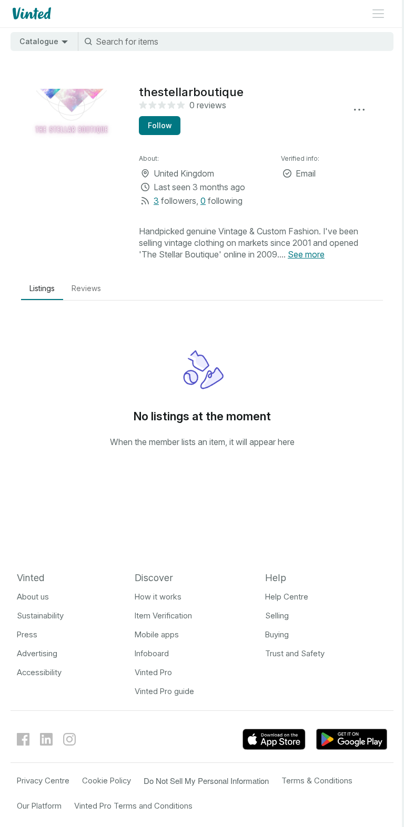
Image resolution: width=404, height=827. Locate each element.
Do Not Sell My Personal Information (206, 780)
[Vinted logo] (31, 13)
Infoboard (152, 653)
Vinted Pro (153, 672)
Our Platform (39, 806)
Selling (277, 616)
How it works (158, 597)
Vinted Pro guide (164, 691)
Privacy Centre (43, 780)
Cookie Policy (106, 780)
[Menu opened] (378, 13)
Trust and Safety (295, 653)
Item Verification (163, 616)
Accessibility (39, 672)
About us (33, 597)
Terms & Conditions (316, 780)
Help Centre (286, 597)
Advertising (37, 653)
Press (27, 634)
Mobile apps (157, 634)
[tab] (42, 288)
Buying (277, 634)
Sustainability (40, 616)
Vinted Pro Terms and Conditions (133, 806)
